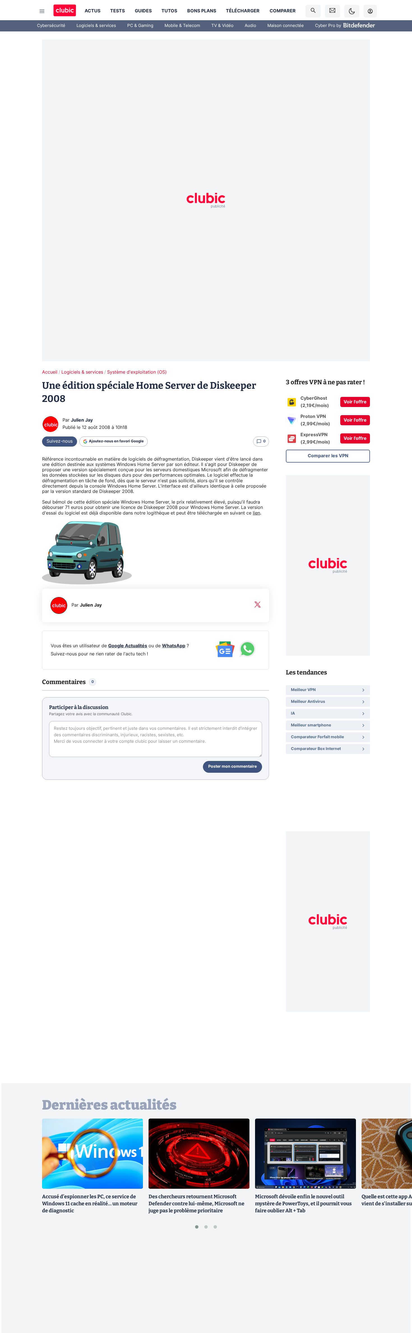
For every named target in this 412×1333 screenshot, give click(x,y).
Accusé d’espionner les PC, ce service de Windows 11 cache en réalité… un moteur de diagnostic (89, 1203)
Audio (250, 26)
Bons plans (201, 11)
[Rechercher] (313, 11)
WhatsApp (173, 646)
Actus (92, 11)
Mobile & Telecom (182, 26)
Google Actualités (127, 646)
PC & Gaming (140, 26)
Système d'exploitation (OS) (137, 372)
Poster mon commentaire (232, 767)
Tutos (169, 11)
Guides (143, 11)
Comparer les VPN (328, 456)
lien (256, 513)
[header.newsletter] (332, 11)
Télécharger (243, 11)
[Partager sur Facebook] (398, 1284)
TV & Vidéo (222, 26)
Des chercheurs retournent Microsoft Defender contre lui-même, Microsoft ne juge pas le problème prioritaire (196, 1203)
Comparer (283, 11)
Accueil (49, 372)
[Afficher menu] (42, 11)
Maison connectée (285, 26)
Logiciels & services (96, 26)
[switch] (351, 11)
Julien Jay (82, 420)
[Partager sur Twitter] (398, 1303)
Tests (117, 11)
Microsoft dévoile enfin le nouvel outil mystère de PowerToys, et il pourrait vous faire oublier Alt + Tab (303, 1203)
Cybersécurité (51, 26)
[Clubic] (64, 11)
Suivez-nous (60, 441)
